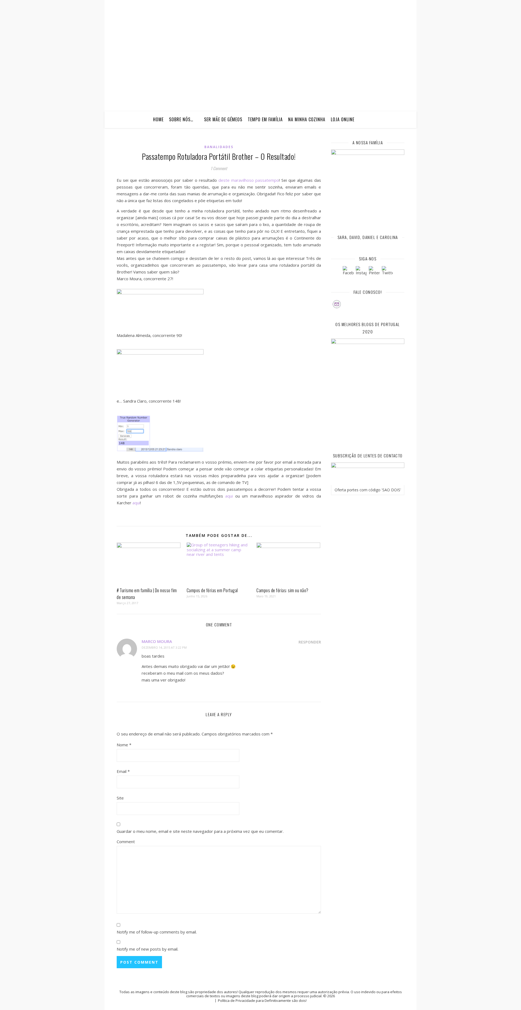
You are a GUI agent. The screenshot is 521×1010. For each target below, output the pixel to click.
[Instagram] (361, 271)
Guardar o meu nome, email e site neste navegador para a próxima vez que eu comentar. (200, 831)
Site (120, 798)
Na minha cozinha (306, 119)
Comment (126, 841)
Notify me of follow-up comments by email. (157, 932)
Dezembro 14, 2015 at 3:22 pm (164, 647)
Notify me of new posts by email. (147, 949)
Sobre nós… (181, 119)
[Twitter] (387, 271)
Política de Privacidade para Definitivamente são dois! (262, 1000)
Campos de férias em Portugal (212, 590)
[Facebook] (348, 271)
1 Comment (219, 168)
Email (123, 771)
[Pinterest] (374, 271)
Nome (124, 744)
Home (158, 119)
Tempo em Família (265, 119)
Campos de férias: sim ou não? (282, 590)
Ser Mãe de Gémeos (223, 119)
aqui (229, 496)
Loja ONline (342, 119)
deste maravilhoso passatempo (248, 180)
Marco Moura (157, 641)
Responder (309, 642)
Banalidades (218, 147)
